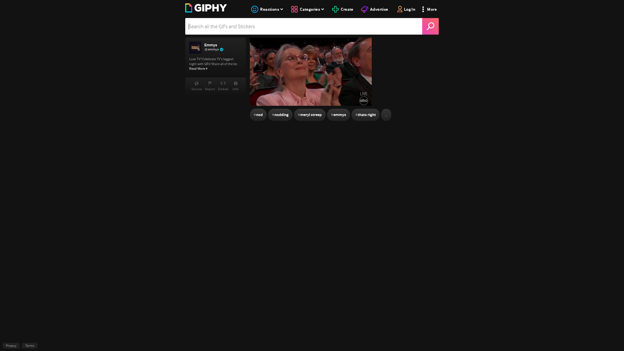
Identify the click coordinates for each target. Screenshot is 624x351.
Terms (29, 346)
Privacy (11, 346)
